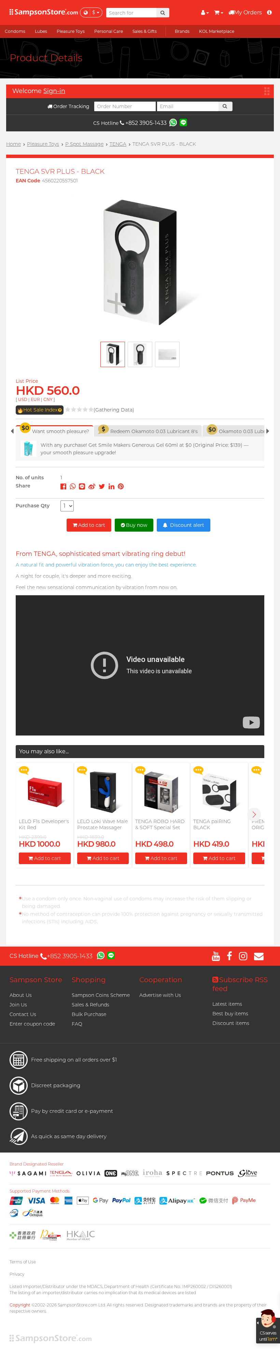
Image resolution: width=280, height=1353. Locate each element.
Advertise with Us (160, 995)
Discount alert (186, 525)
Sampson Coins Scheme (101, 995)
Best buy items (230, 1014)
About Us (21, 995)
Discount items (230, 1023)
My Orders (248, 12)
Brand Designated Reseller (37, 1164)
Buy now (136, 525)
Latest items (227, 1004)
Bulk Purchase (89, 1014)
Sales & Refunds (90, 1005)
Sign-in (54, 91)
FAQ (77, 1024)
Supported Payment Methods (40, 1191)
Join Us (18, 1005)
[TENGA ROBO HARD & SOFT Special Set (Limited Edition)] (161, 792)
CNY (48, 399)
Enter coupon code (32, 1024)
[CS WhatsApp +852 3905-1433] (173, 122)
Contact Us (23, 1014)
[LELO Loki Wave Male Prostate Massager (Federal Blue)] (103, 792)
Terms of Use (23, 1261)
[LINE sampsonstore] (183, 122)
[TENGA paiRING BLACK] (219, 792)
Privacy (17, 1274)
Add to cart (91, 525)
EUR (35, 399)
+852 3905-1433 (146, 123)
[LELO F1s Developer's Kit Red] (44, 792)
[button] (254, 814)
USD (22, 399)
